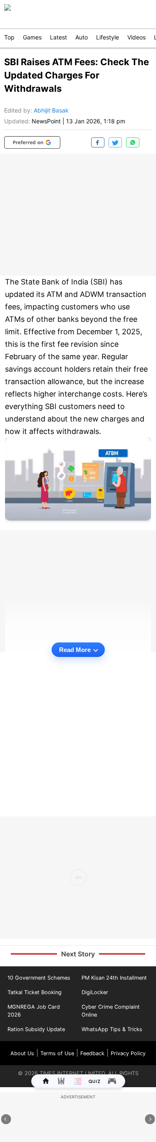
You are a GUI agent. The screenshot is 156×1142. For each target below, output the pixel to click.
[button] (32, 142)
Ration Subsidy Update (36, 1029)
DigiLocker (95, 992)
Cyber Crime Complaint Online (111, 1011)
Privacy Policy (128, 1053)
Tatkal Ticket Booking (34, 992)
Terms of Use (57, 1053)
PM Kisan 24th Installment (114, 978)
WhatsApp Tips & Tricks (112, 1029)
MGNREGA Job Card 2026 (33, 1011)
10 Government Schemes (38, 978)
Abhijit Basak (51, 110)
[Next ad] (150, 1119)
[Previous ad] (6, 1119)
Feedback (92, 1053)
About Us (22, 1053)
